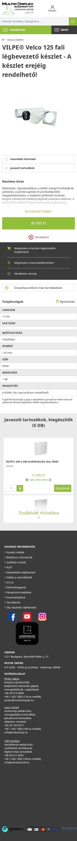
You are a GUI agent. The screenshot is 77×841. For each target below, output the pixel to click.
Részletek (63, 488)
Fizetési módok (15, 552)
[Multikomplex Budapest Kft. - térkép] (35, 794)
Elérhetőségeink (16, 587)
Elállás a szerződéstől (19, 577)
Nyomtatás (67, 302)
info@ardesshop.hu (16, 732)
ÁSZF (9, 567)
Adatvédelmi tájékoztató (20, 572)
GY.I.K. (10, 582)
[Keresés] (73, 21)
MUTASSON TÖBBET (38, 211)
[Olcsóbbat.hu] (69, 828)
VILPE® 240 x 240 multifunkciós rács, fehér (32, 461)
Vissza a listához (15, 39)
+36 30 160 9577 (14, 725)
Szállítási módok (16, 562)
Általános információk (19, 557)
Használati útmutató (23, 159)
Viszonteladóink (15, 597)
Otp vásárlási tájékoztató (21, 607)
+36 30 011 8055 (14, 755)
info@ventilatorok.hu (16, 762)
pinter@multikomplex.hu (19, 700)
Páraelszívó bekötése (18, 592)
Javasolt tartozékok (22, 168)
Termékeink (13, 602)
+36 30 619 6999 (14, 693)
